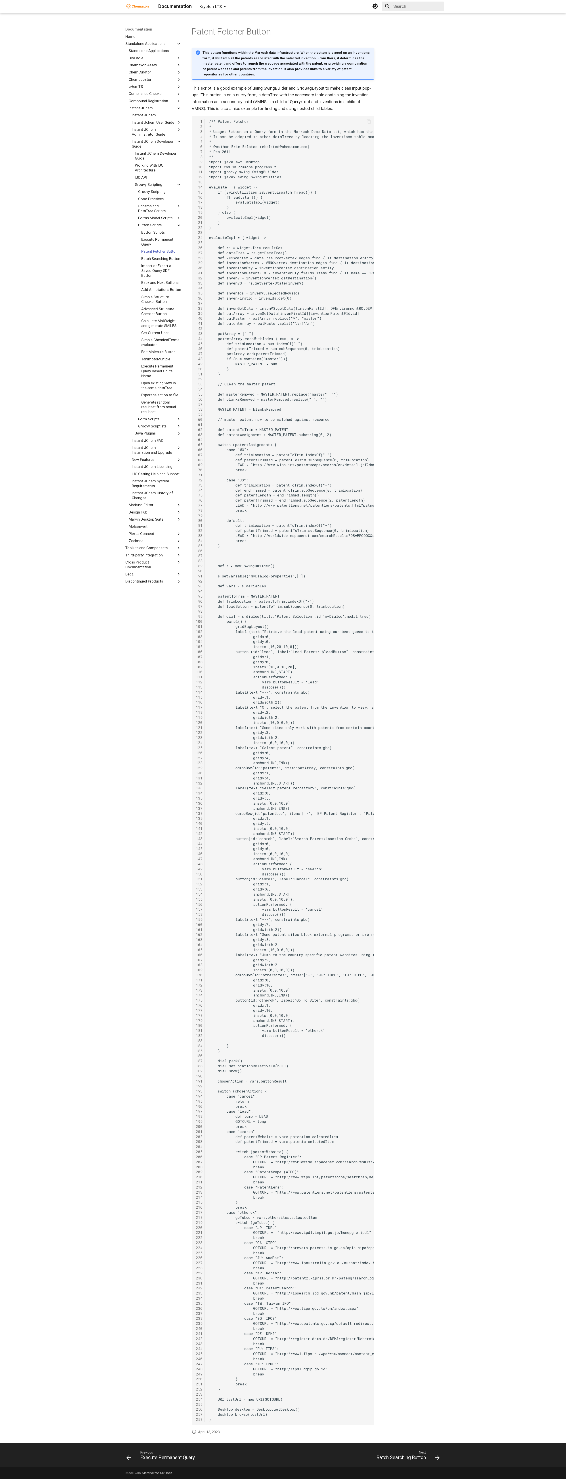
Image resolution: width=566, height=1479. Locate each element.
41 (199, 323)
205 (199, 1151)
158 (199, 914)
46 (199, 348)
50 (199, 369)
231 (199, 1283)
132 (199, 783)
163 (199, 939)
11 (199, 171)
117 (199, 707)
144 (199, 843)
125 (199, 747)
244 (199, 1348)
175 (199, 1000)
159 (199, 919)
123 (199, 737)
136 (199, 803)
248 (199, 1369)
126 (199, 752)
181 (199, 1030)
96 (199, 601)
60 (199, 419)
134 (199, 793)
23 (199, 232)
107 (199, 656)
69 (199, 464)
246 (199, 1358)
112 (199, 682)
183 (199, 1040)
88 (199, 560)
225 (199, 1252)
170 (199, 975)
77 (199, 505)
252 (199, 1389)
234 (199, 1298)
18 (199, 207)
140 (199, 823)
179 (199, 1020)
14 (199, 187)
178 (199, 1015)
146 (199, 853)
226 (199, 1257)
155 (199, 899)
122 (199, 732)
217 (199, 1212)
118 (199, 712)
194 (199, 1096)
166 (199, 954)
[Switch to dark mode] (375, 6)
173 (199, 990)
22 (199, 227)
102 (199, 631)
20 (199, 217)
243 (199, 1343)
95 (199, 596)
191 (199, 1081)
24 (199, 237)
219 (199, 1222)
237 (199, 1313)
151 (199, 879)
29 (199, 262)
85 (199, 545)
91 (199, 576)
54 (199, 389)
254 (199, 1399)
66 (199, 449)
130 (199, 773)
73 (199, 485)
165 (199, 949)
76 (199, 500)
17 (199, 202)
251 (199, 1384)
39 (199, 313)
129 (199, 767)
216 (199, 1207)
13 (199, 182)
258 (199, 1419)
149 (199, 869)
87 (199, 555)
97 (199, 606)
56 (199, 399)
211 (199, 1182)
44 (199, 338)
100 (199, 621)
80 (199, 520)
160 (199, 924)
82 (199, 530)
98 (199, 611)
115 (199, 697)
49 (199, 364)
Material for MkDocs (157, 1473)
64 (199, 439)
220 (199, 1227)
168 (199, 964)
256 (199, 1409)
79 (199, 515)
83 (199, 535)
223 (199, 1242)
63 (199, 434)
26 (199, 247)
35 (199, 293)
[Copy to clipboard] (369, 121)
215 (199, 1202)
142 (199, 833)
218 (199, 1217)
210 (199, 1177)
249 (199, 1374)
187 (199, 1060)
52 (199, 379)
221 (199, 1232)
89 (199, 566)
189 (199, 1071)
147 (199, 858)
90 (199, 571)
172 (199, 985)
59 (199, 414)
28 (199, 258)
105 (199, 646)
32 (199, 278)
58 (199, 409)
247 (199, 1364)
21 (199, 222)
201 (199, 1131)
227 (199, 1262)
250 (199, 1379)
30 (199, 267)
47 (199, 353)
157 (199, 909)
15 (199, 192)
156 (199, 904)
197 (199, 1111)
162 (199, 934)
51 (199, 374)
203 (199, 1141)
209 (199, 1171)
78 (199, 510)
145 (199, 848)
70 (199, 469)
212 (199, 1187)
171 (199, 980)
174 (199, 995)
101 (199, 626)
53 (199, 384)
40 (199, 318)
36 (199, 298)
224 (199, 1247)
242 (199, 1338)
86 (199, 550)
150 (199, 874)
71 (199, 475)
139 (199, 818)
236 (199, 1308)
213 (199, 1192)
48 (199, 358)
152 (199, 884)
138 (199, 813)
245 (199, 1353)
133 (199, 788)
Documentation (138, 29)
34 (199, 288)
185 (199, 1050)
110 (199, 671)
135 (199, 798)
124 (199, 742)
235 (199, 1303)
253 (199, 1394)
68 (199, 460)
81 (199, 525)
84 (199, 540)
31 (199, 273)
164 (199, 944)
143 (199, 838)
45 (199, 343)
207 (199, 1162)
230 (199, 1278)
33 (199, 283)
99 (199, 616)
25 (199, 242)
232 (199, 1288)
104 (199, 641)
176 (199, 1005)
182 (199, 1035)
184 (199, 1045)
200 (199, 1126)
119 (199, 717)
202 (199, 1136)
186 (199, 1055)
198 (199, 1116)
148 (199, 864)
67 (199, 454)
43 (199, 333)
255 (199, 1404)
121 (199, 727)
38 (199, 308)
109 (199, 667)
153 (199, 889)
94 (199, 591)
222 (199, 1237)
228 (199, 1268)
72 (199, 480)
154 (199, 894)
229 (199, 1273)
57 (199, 404)
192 (199, 1086)
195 (199, 1101)
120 (199, 722)
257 (199, 1414)
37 (199, 303)
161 (199, 929)
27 (199, 252)
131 (199, 778)
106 (199, 651)
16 (199, 197)
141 (199, 828)
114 (199, 692)
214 (199, 1197)
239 (199, 1323)
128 (199, 762)
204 (199, 1146)
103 (199, 636)
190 (199, 1076)
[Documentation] (137, 6)
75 (199, 495)
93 (199, 586)
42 (199, 328)
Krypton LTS (210, 6)
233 (199, 1293)
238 (199, 1318)
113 (199, 687)
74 (199, 490)
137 (199, 808)
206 (199, 1156)
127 (199, 758)
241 (199, 1333)
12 (199, 177)
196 (199, 1106)
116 (199, 702)
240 (199, 1328)
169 (199, 969)
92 (199, 581)
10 (199, 167)
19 (199, 212)
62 (199, 429)
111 (199, 677)
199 (199, 1121)
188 (199, 1066)
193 (199, 1091)
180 (199, 1025)
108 (199, 662)
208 (199, 1167)
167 (199, 960)
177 (199, 1010)
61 (199, 424)
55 (199, 394)
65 (199, 444)
